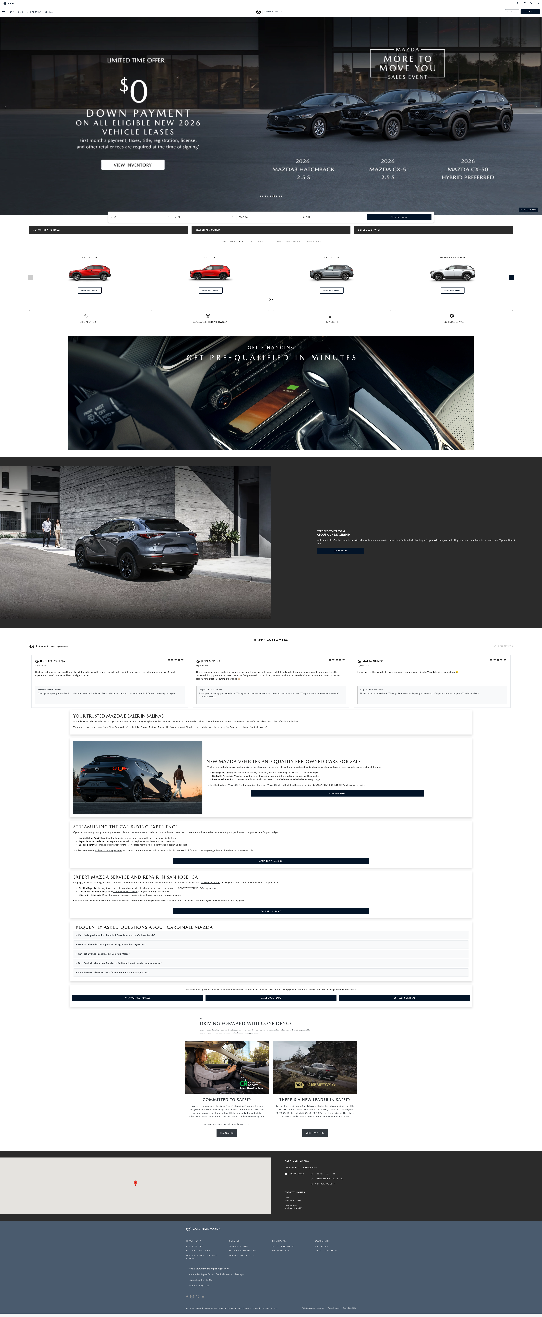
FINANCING (279, 1240)
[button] (135, 1183)
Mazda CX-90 (273, 785)
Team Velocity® (317, 1308)
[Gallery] (271, 107)
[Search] (532, 3)
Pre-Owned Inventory (198, 1251)
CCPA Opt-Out (251, 1308)
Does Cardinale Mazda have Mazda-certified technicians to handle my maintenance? (120, 963)
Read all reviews (503, 646)
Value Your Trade (271, 998)
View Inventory (338, 793)
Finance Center (137, 832)
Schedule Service (530, 12)
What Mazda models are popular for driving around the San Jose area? (112, 944)
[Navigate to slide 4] (269, 196)
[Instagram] (192, 1297)
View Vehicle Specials (137, 998)
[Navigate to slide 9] (281, 196)
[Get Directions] (525, 3)
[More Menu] (3, 11)
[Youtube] (203, 1297)
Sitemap (223, 1308)
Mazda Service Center (241, 1255)
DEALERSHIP (323, 1240)
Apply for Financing (271, 861)
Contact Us (321, 1246)
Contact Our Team (404, 998)
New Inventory (194, 1246)
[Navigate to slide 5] (271, 196)
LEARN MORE (340, 551)
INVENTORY (193, 1240)
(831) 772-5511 (327, 1174)
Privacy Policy (193, 1308)
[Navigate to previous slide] (2, 107)
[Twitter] (197, 1297)
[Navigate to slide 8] (279, 196)
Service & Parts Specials (242, 1251)
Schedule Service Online (125, 891)
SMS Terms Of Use (269, 1308)
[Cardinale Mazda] (259, 12)
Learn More (227, 1133)
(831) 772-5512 (336, 1179)
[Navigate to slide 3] (266, 196)
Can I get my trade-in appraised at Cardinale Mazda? (104, 954)
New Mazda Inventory (251, 767)
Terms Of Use (210, 1308)
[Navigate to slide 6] (274, 196)
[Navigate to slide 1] (261, 196)
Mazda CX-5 (234, 785)
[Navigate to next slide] (540, 107)
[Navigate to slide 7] (276, 196)
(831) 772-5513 (327, 1184)
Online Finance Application (108, 850)
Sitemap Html (236, 1308)
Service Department (210, 882)
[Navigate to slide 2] (264, 196)
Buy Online (512, 12)
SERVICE (234, 1240)
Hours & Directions (326, 1251)
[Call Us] (519, 3)
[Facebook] (187, 1297)
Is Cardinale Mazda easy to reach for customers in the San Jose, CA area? (113, 972)
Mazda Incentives (282, 1251)
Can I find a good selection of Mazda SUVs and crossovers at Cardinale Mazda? (116, 935)
